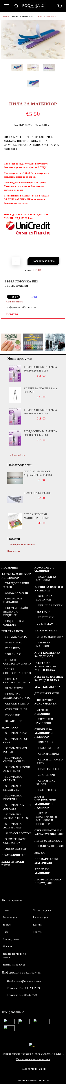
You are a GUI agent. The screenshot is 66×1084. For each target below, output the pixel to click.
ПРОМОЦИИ (9, 567)
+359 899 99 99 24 (29, 988)
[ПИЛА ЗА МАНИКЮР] (33, 58)
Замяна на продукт (14, 964)
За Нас (6, 924)
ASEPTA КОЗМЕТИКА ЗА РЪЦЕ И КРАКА (48, 678)
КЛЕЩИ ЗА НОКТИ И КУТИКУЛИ (48, 589)
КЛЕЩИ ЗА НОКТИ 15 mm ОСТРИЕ (40, 390)
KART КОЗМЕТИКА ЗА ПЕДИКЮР (47, 654)
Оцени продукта (14, 301)
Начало (6, 16)
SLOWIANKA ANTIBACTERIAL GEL (17, 816)
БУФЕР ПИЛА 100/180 (37, 493)
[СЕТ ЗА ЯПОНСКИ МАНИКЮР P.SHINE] (15, 521)
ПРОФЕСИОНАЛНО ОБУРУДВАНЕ (47, 881)
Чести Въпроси (42, 910)
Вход (5, 932)
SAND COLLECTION (18, 833)
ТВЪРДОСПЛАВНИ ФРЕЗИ (16, 585)
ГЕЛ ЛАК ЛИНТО (16, 636)
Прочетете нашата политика (33, 1059)
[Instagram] (15, 1002)
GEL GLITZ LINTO (17, 703)
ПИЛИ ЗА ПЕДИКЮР (48, 840)
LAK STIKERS (47, 790)
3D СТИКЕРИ (46, 775)
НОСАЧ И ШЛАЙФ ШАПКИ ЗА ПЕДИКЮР (15, 612)
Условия (7, 946)
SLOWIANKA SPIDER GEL (12, 788)
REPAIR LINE (13, 721)
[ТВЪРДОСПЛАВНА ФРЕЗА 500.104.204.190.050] (15, 373)
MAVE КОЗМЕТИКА (47, 687)
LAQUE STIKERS (49, 748)
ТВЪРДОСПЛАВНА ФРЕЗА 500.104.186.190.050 (40, 412)
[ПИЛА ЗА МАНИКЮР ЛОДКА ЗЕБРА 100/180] (15, 478)
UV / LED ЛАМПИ (46, 624)
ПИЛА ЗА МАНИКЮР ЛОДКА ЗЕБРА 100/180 (38, 473)
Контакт (38, 924)
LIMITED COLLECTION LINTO (16, 681)
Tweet (33, 296)
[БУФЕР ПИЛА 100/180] (15, 499)
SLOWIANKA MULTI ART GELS (17, 807)
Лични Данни (11, 939)
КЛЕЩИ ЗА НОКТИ (50, 605)
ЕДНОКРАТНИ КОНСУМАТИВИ (45, 702)
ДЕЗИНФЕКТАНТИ (46, 693)
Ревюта (12, 314)
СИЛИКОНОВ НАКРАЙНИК (12, 600)
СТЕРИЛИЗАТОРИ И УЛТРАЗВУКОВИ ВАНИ (49, 832)
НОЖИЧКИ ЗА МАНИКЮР (44, 569)
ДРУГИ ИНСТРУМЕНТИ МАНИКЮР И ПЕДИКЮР (45, 802)
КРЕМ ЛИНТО (14, 688)
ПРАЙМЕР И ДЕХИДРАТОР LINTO (16, 696)
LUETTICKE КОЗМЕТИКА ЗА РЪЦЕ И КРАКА (45, 667)
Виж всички (14, 551)
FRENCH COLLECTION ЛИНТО (17, 662)
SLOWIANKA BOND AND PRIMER (16, 769)
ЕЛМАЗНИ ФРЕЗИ (16, 592)
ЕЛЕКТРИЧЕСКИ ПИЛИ (12, 863)
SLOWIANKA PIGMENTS (12, 797)
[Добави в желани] (57, 162)
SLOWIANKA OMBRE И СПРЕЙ (14, 759)
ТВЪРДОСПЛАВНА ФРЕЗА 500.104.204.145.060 (40, 433)
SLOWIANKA (10, 727)
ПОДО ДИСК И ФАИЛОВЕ (13, 623)
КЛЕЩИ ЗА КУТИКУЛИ (44, 598)
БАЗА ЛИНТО (13, 642)
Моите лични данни (34, 1068)
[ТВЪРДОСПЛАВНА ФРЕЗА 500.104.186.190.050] (15, 416)
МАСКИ (39, 852)
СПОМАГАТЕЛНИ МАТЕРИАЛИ (46, 861)
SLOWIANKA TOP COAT (15, 741)
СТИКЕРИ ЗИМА (48, 753)
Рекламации (10, 917)
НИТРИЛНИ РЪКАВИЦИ (42, 712)
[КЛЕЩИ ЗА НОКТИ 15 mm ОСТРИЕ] (15, 395)
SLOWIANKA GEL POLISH (15, 750)
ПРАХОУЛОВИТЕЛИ (14, 855)
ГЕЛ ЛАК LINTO (12, 631)
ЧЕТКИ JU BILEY (45, 630)
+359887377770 (28, 995)
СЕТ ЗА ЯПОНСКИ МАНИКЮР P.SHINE (36, 516)
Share (15, 297)
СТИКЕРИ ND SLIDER (45, 782)
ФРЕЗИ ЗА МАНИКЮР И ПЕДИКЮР (16, 576)
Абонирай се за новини (22, 544)
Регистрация (40, 917)
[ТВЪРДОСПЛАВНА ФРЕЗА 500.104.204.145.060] (15, 438)
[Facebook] (7, 1002)
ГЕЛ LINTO (12, 648)
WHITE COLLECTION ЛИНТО (17, 671)
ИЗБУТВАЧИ (42, 612)
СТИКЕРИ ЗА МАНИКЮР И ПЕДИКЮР (43, 733)
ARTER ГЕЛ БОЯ (15, 848)
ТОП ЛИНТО (13, 654)
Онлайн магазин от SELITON (33, 1080)
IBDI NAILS (45, 742)
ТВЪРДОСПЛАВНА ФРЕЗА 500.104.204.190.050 (40, 369)
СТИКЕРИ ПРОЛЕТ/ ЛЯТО (49, 761)
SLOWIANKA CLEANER (12, 778)
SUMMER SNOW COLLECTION (14, 841)
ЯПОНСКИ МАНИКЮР (42, 871)
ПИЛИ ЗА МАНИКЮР (22, 16)
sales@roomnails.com (28, 981)
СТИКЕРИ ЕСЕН (48, 769)
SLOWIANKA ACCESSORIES (12, 826)
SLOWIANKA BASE (17, 733)
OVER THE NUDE (16, 709)
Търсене (38, 932)
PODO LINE (12, 715)
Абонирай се (17, 455)
